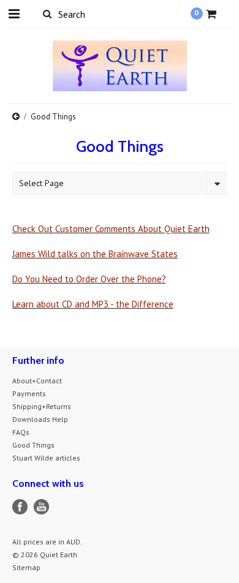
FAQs (20, 432)
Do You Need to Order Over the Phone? (89, 279)
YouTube (41, 506)
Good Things (33, 444)
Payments (29, 393)
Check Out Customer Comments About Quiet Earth (111, 229)
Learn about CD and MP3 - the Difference (92, 304)
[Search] (47, 13)
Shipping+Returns (41, 406)
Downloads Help (40, 419)
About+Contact (37, 380)
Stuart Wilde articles (46, 457)
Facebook (20, 506)
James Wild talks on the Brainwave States (95, 254)
